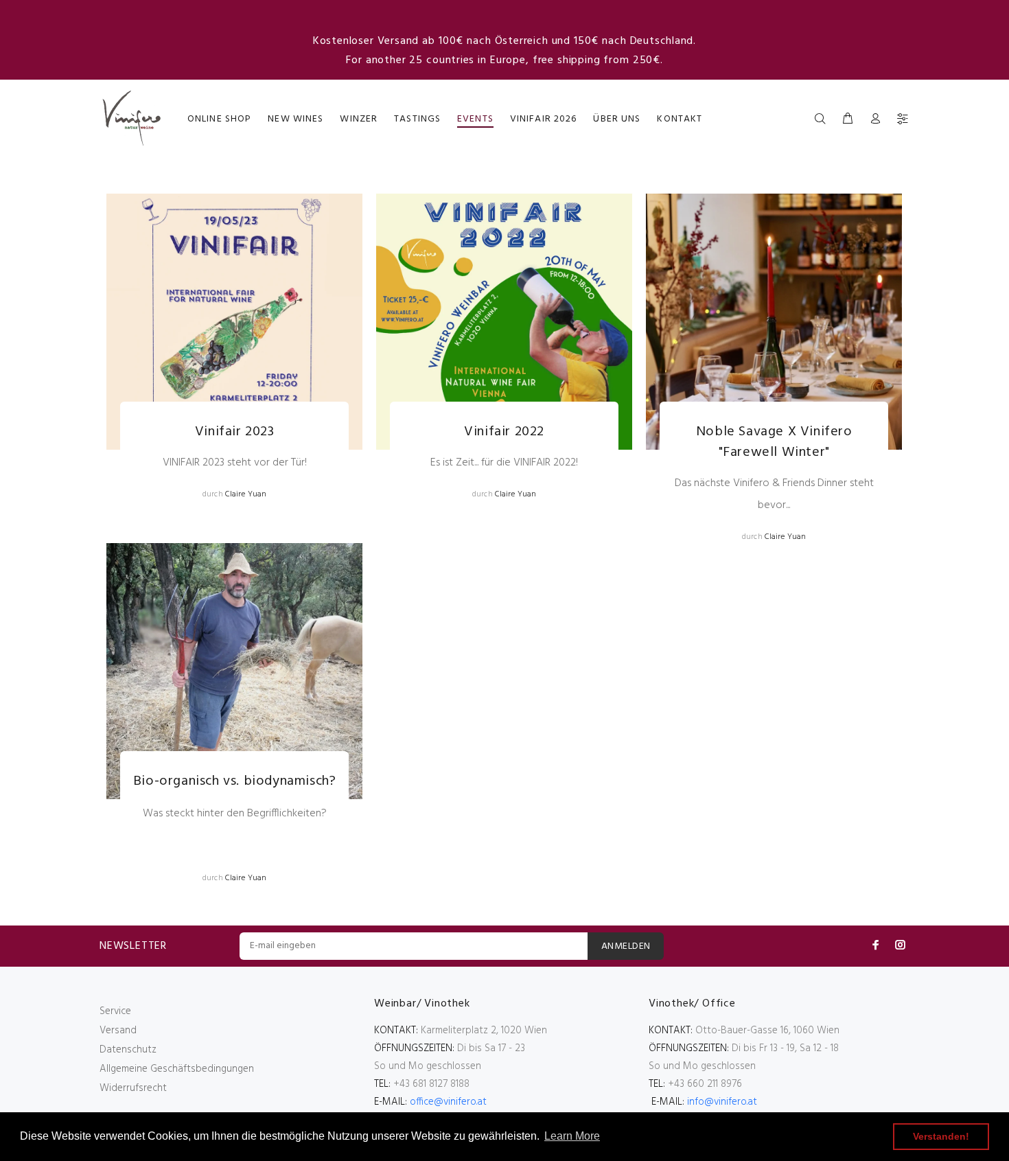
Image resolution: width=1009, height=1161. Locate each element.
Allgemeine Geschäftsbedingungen (177, 1069)
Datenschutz (128, 1050)
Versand (118, 1030)
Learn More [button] (572, 1136)
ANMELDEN (625, 946)
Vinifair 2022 (504, 432)
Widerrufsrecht (133, 1088)
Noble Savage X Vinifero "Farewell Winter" (774, 442)
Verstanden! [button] (941, 1136)
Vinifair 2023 (235, 432)
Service (115, 1011)
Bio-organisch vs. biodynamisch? (234, 781)
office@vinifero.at (448, 1102)
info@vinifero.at (722, 1102)
